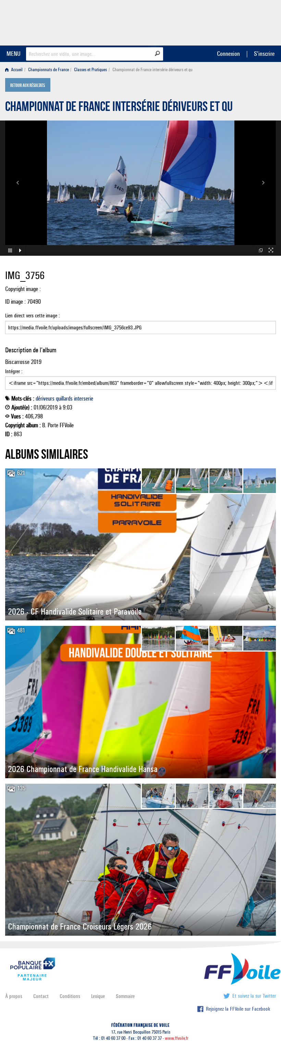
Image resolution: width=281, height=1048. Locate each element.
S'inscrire (264, 54)
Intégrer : (14, 371)
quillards (64, 398)
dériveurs (45, 398)
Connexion (228, 54)
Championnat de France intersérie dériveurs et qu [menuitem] (152, 70)
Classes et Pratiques (90, 70)
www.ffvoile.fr (176, 1038)
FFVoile (233, 21)
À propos (13, 996)
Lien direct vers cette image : (32, 315)
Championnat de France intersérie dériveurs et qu (119, 108)
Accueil (16, 70)
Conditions (70, 996)
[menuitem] (15, 70)
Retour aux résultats (27, 85)
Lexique (98, 996)
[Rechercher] (157, 53)
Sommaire (125, 996)
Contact (41, 996)
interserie (83, 398)
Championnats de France (48, 70)
